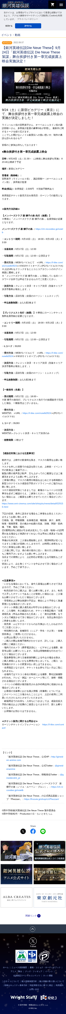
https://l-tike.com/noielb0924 (37, 413)
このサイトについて (10, 981)
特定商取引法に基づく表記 (41, 985)
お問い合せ (34, 989)
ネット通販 (48, 975)
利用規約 (59, 985)
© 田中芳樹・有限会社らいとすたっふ (33, 1005)
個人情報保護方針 (29, 981)
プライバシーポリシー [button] (27, 19)
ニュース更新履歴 (19, 967)
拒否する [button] (8, 26)
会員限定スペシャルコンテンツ (26, 975)
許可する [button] (28, 26)
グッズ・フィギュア (33, 971)
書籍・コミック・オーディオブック (45, 967)
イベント (49, 971)
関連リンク (33, 915)
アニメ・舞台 (16, 971)
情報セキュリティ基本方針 (15, 985)
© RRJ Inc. (33, 1008)
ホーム (6, 967)
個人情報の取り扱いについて (51, 981)
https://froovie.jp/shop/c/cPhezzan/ (41, 799)
